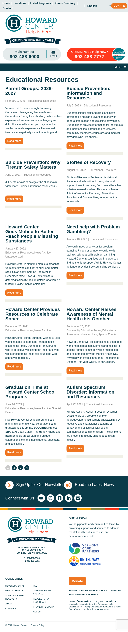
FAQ (35, 586)
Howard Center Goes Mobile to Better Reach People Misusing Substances (31, 233)
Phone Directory (65, 3)
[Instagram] (50, 498)
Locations (20, 3)
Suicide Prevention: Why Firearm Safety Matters (32, 165)
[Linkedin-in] (68, 498)
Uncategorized (14, 256)
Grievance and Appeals (42, 592)
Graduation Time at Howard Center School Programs (30, 392)
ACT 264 (37, 611)
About (9, 603)
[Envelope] (78, 498)
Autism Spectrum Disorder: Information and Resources (90, 392)
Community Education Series (83, 330)
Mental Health (14, 590)
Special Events (107, 334)
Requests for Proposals (41, 600)
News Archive (42, 252)
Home (6, 3)
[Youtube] (41, 498)
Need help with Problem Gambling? (93, 229)
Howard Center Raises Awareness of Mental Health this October (91, 314)
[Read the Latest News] (68, 485)
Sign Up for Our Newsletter (40, 484)
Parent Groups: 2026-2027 (29, 91)
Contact (7, 8)
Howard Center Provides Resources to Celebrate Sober (32, 314)
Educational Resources (42, 100)
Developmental (14, 586)
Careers (10, 608)
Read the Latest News (94, 484)
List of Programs (40, 3)
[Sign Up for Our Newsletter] (9, 485)
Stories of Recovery (88, 162)
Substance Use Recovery (14, 597)
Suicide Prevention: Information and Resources (88, 93)
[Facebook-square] (59, 498)
